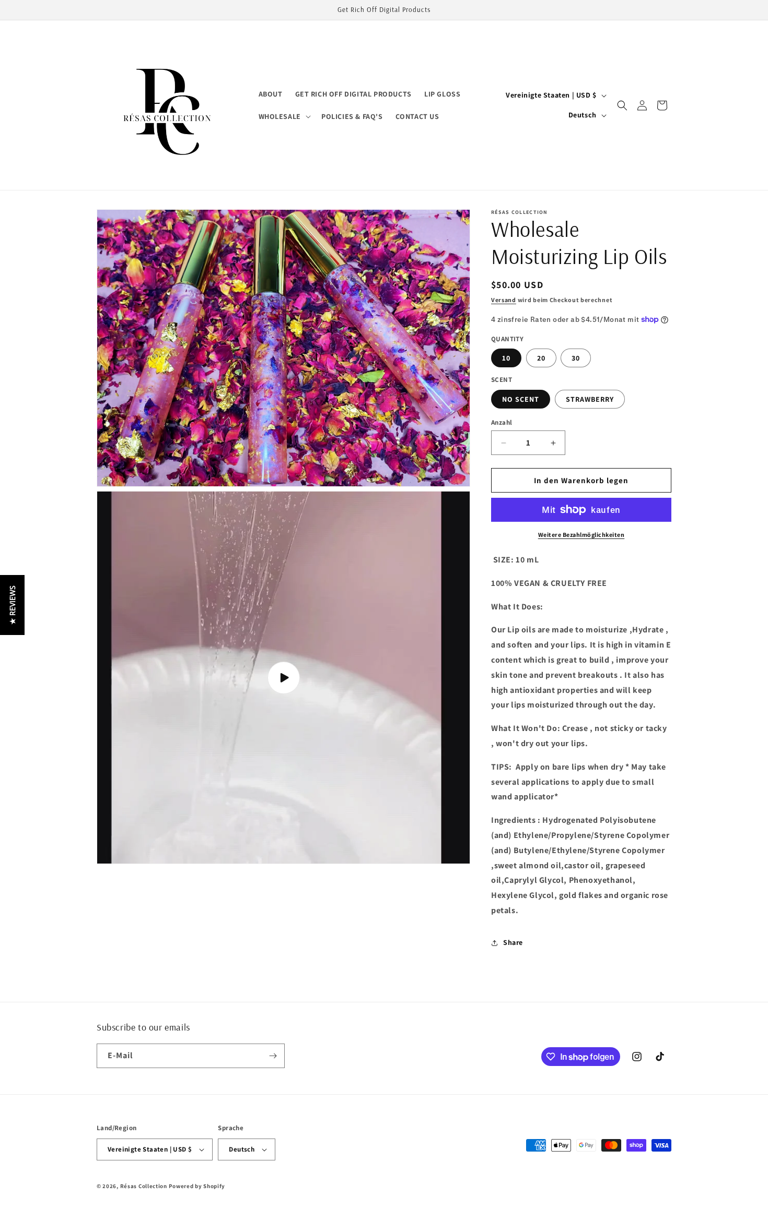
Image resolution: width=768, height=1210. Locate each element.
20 (541, 358)
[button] (283, 116)
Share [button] (513, 942)
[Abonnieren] (272, 1056)
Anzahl (501, 422)
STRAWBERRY (590, 399)
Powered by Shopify (197, 1186)
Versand (503, 300)
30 (576, 358)
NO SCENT (520, 399)
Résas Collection (143, 1186)
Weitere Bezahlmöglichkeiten (581, 534)
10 (506, 358)
